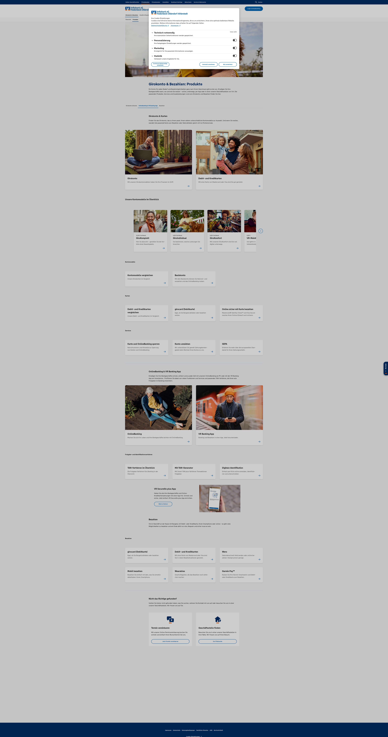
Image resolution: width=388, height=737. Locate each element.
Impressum (174, 25)
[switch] (235, 40)
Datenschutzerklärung (159, 25)
